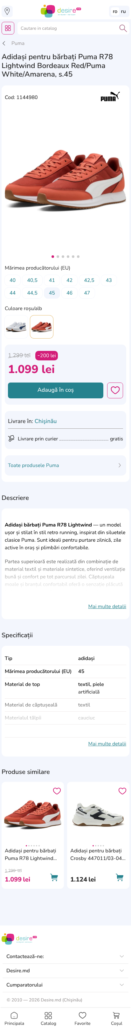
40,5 (32, 280)
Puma (17, 43)
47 (87, 293)
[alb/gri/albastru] (16, 326)
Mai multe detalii (107, 606)
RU (123, 11)
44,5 (32, 293)
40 (13, 280)
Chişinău (46, 421)
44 (13, 293)
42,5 (89, 280)
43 (109, 280)
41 (52, 280)
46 (69, 293)
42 (69, 280)
